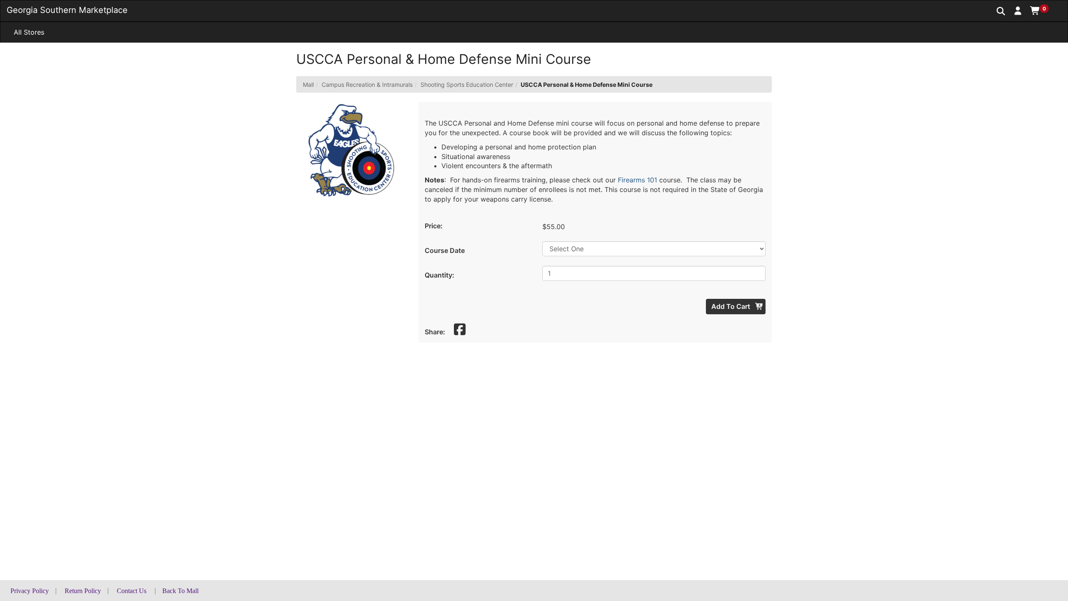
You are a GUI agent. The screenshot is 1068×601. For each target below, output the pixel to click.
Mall (308, 84)
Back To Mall (180, 590)
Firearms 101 (637, 180)
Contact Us (131, 590)
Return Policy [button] (83, 590)
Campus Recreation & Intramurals (367, 84)
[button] (1018, 10)
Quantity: (439, 275)
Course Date (445, 250)
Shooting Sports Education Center (467, 84)
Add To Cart (731, 306)
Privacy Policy (29, 590)
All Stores (29, 32)
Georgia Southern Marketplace (67, 10)
